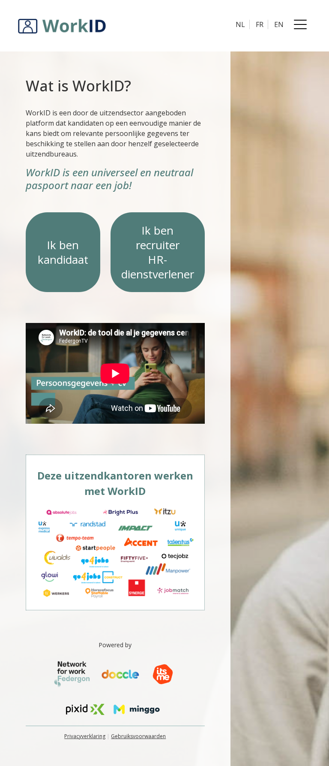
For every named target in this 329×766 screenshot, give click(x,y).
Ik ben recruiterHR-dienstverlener (157, 252)
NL (240, 24)
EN (279, 24)
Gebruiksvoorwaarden (138, 736)
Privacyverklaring (84, 736)
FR (259, 24)
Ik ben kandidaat (63, 252)
